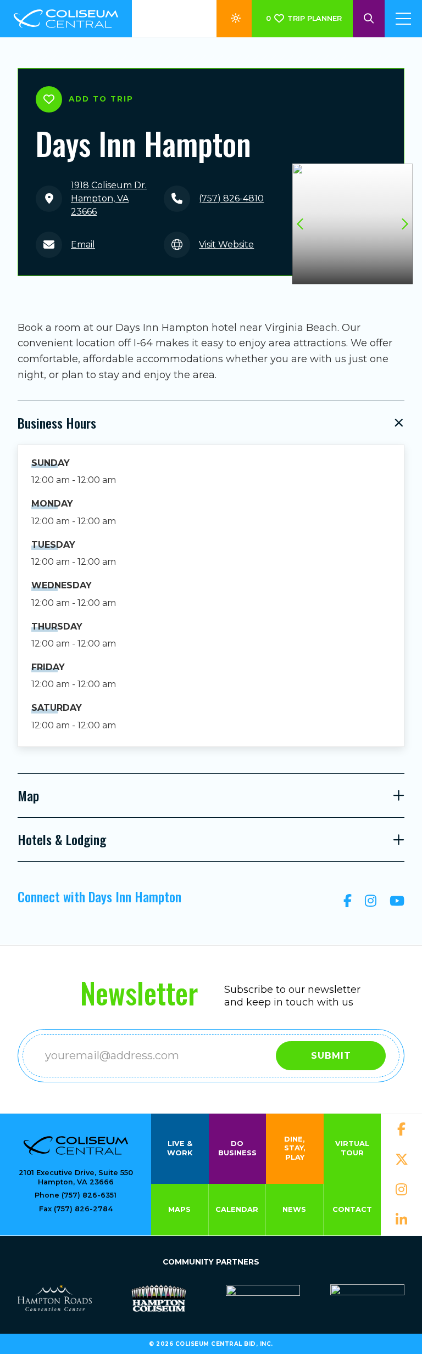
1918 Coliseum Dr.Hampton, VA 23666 (109, 198)
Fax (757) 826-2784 (76, 1209)
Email (83, 244)
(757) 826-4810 (231, 198)
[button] (404, 224)
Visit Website (226, 244)
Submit (331, 1055)
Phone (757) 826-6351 (75, 1195)
